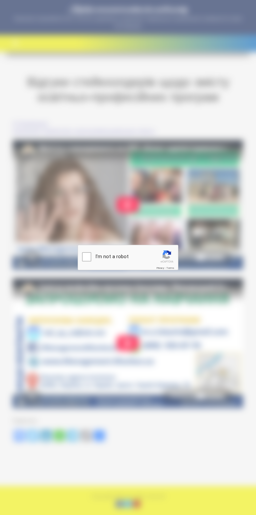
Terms (170, 268)
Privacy (160, 268)
